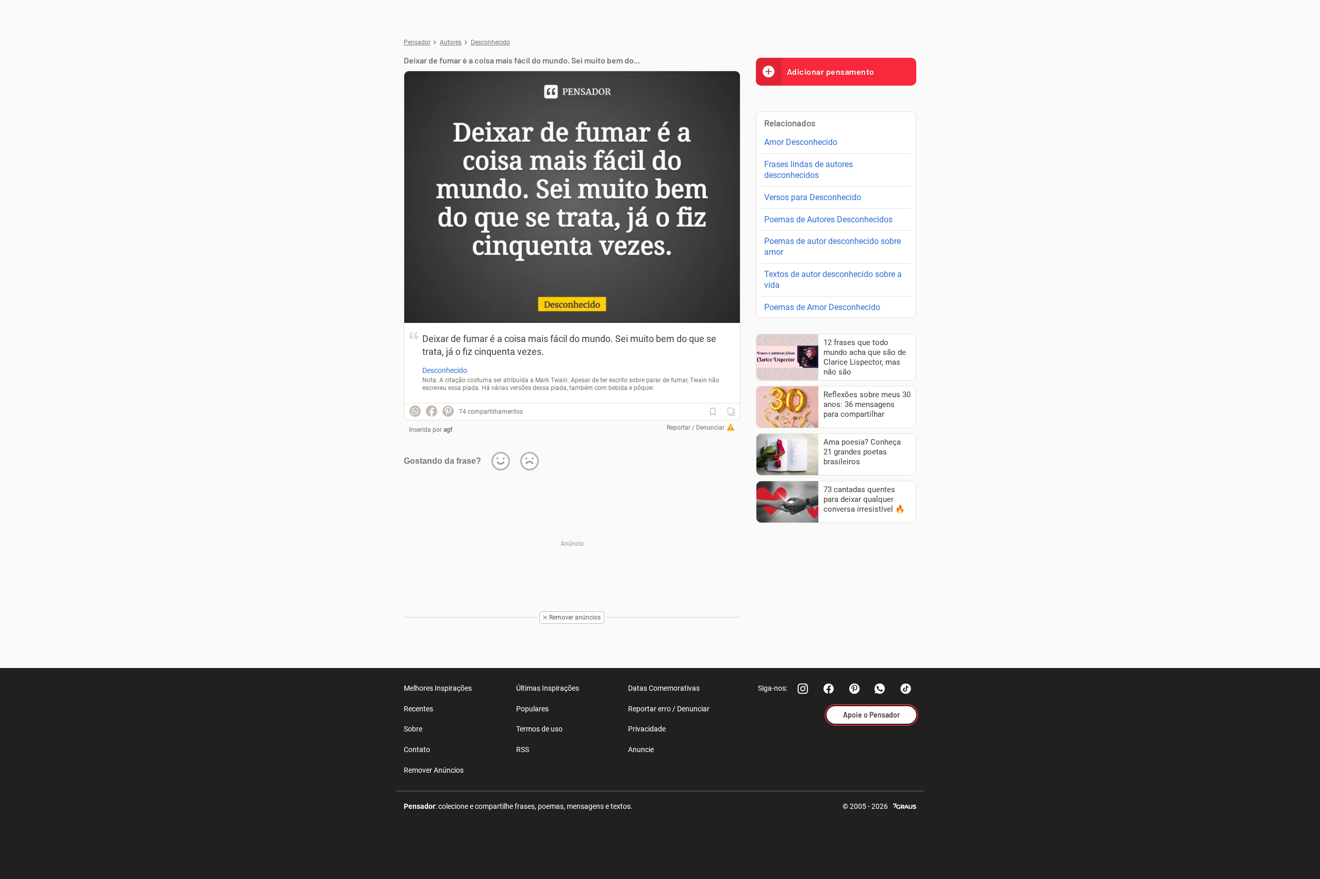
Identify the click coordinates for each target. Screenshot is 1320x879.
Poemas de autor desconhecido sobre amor (832, 246)
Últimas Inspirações (547, 688)
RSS (522, 749)
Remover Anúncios (434, 770)
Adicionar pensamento (830, 71)
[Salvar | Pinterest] (448, 411)
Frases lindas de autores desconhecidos (808, 169)
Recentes (418, 709)
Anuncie (641, 749)
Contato (417, 749)
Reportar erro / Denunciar (669, 709)
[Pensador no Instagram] (803, 688)
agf (447, 429)
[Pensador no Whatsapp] (880, 688)
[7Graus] (904, 805)
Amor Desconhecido (800, 142)
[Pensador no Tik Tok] (906, 688)
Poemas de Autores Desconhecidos (828, 219)
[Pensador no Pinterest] (854, 688)
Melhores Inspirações (438, 688)
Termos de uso (539, 729)
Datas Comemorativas (664, 688)
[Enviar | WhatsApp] (415, 411)
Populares (532, 709)
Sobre (413, 729)
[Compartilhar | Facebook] (431, 411)
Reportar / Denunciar (695, 427)
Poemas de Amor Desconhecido (822, 307)
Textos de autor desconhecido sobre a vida (833, 279)
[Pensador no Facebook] (828, 688)
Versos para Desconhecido (812, 197)
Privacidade (647, 729)
